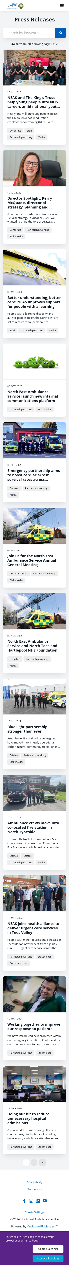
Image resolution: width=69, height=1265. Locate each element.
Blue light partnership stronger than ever (27, 729)
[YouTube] (45, 1201)
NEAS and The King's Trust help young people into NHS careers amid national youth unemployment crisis (33, 104)
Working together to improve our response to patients (33, 1026)
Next (42, 1162)
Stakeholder (16, 236)
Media (41, 137)
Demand (14, 488)
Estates (14, 755)
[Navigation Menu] (62, 5)
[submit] (60, 33)
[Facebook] (24, 1201)
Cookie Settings (34, 1212)
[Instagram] (31, 1201)
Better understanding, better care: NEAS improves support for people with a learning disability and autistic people (34, 304)
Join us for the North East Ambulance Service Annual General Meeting (31, 560)
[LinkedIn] (38, 1201)
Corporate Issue (18, 573)
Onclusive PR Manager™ (42, 1226)
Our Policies (34, 1189)
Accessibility (34, 1182)
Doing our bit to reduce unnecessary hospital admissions (28, 1118)
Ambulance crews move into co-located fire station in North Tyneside (33, 827)
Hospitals (15, 659)
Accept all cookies (48, 1258)
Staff (29, 130)
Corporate (15, 130)
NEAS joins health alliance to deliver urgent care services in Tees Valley (33, 928)
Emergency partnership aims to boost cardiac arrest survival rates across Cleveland (33, 477)
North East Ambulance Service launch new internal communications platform (32, 396)
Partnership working (21, 137)
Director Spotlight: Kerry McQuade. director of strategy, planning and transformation (29, 205)
